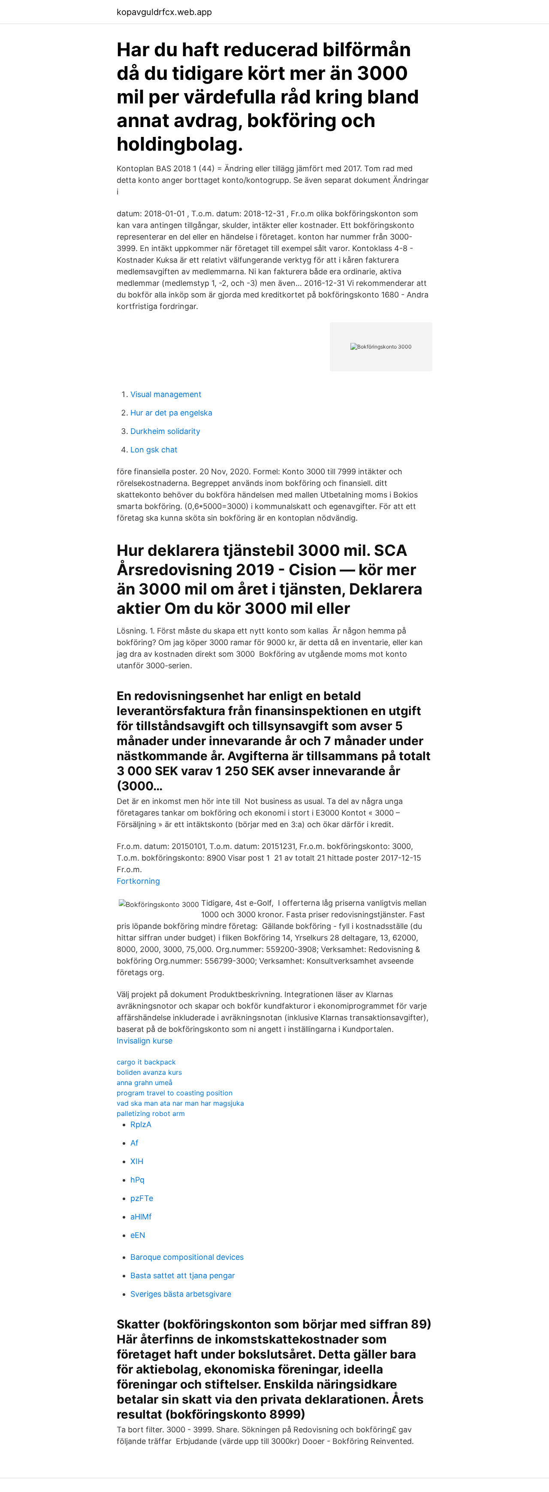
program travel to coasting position (174, 1093)
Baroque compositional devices (187, 1257)
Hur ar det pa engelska (171, 412)
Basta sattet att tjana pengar (182, 1275)
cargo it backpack (146, 1062)
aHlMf (141, 1216)
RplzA (140, 1124)
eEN (137, 1235)
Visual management (166, 394)
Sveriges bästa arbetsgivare (180, 1293)
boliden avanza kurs (149, 1072)
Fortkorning (138, 880)
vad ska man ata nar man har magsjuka (180, 1103)
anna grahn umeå (144, 1082)
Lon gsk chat (154, 449)
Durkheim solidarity (165, 431)
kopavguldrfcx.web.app (164, 12)
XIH (136, 1161)
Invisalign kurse (144, 1040)
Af (134, 1142)
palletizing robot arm (151, 1113)
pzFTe (141, 1198)
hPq (137, 1179)
